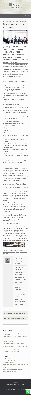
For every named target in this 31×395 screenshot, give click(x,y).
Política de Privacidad (10, 389)
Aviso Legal (24, 387)
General (17, 252)
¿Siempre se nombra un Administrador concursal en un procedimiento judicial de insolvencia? (15, 350)
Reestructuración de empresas (9, 371)
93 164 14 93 (6, 387)
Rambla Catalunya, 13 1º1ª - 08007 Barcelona (15, 384)
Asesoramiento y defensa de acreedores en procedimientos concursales (12, 361)
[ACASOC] (15, 5)
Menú (28, 15)
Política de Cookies (21, 389)
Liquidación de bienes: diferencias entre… (16, 318)
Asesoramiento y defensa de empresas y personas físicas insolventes (14, 251)
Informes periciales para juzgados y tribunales (13, 369)
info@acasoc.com (15, 387)
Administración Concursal (8, 358)
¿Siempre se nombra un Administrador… (15, 313)
